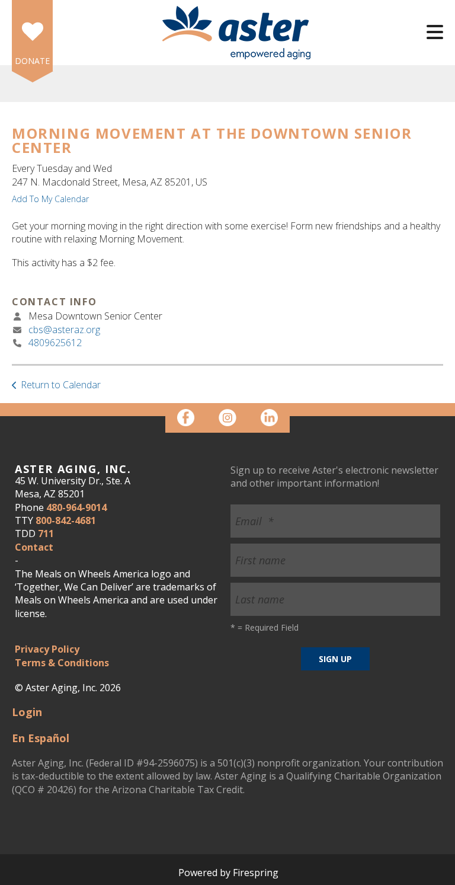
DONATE (32, 60)
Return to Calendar (61, 384)
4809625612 (55, 342)
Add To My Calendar (50, 199)
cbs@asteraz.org (64, 329)
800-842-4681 (66, 520)
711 (46, 533)
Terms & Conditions (62, 662)
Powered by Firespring (228, 872)
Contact (34, 547)
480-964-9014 (76, 507)
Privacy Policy (47, 649)
